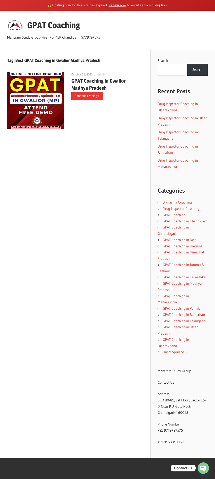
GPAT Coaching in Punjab (181, 308)
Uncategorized (173, 352)
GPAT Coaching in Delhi (180, 240)
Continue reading (86, 96)
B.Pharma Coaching (177, 202)
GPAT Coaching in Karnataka (184, 277)
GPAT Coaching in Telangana (184, 321)
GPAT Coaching (53, 25)
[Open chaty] (203, 468)
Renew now (117, 5)
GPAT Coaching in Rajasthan (184, 314)
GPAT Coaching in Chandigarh (185, 221)
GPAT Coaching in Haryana (183, 246)
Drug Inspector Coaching (181, 208)
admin (102, 74)
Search (163, 60)
